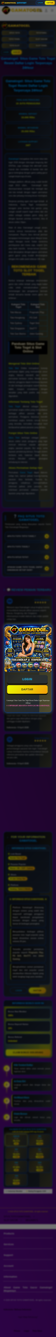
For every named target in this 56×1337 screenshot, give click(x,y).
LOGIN (40, 3)
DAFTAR (50, 3)
